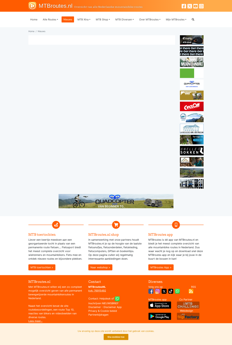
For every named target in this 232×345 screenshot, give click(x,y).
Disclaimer (94, 307)
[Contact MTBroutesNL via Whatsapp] (117, 298)
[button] (193, 19)
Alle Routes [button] (49, 19)
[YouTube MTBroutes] (196, 6)
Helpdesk (105, 298)
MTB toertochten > (41, 267)
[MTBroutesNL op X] (164, 291)
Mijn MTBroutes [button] (175, 19)
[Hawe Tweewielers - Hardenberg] (192, 184)
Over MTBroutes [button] (149, 19)
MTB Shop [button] (102, 19)
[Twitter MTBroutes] (190, 6)
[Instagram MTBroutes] (201, 6)
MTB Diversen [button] (123, 19)
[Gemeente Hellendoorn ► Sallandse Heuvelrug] (192, 73)
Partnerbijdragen (98, 314)
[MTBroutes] (33, 6)
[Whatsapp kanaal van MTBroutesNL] (177, 291)
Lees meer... (35, 321)
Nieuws (67, 19)
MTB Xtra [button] (83, 19)
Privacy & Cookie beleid (102, 310)
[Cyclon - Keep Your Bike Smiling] (192, 106)
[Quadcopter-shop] (192, 84)
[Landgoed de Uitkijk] (192, 129)
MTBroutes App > (161, 267)
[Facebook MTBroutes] (184, 6)
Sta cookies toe (116, 337)
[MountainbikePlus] (192, 95)
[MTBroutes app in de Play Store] (159, 316)
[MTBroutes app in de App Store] (159, 304)
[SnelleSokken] (192, 151)
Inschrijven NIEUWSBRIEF (103, 303)
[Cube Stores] (192, 40)
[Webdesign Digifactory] (188, 316)
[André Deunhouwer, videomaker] (188, 304)
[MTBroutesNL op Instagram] (157, 291)
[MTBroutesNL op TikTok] (170, 291)
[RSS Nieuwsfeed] (191, 291)
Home (33, 19)
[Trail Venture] (192, 118)
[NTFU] (192, 140)
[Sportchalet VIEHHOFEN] (192, 173)
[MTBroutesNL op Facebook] (150, 291)
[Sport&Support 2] (192, 162)
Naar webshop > (100, 267)
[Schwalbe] (192, 51)
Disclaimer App (113, 307)
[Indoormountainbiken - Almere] (192, 62)
